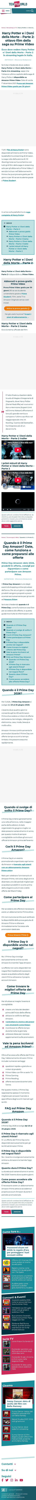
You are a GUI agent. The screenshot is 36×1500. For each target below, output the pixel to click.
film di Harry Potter (15, 150)
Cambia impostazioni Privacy (11, 1495)
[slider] (15, 509)
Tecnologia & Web (13, 537)
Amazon (17, 526)
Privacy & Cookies (21, 1494)
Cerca (28, 11)
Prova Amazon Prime (17, 935)
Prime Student (9, 180)
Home (3, 27)
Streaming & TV (12, 27)
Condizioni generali (8, 1494)
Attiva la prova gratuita (17, 308)
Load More (18, 1222)
